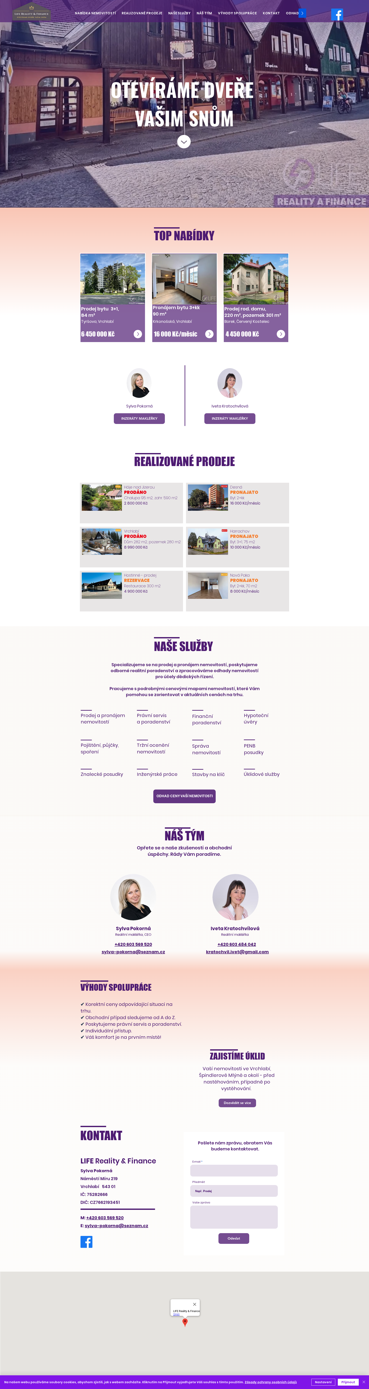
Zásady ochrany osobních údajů (271, 1382)
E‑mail (196, 1161)
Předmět (198, 1182)
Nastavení (323, 1382)
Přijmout (348, 1382)
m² (277, 315)
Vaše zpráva (201, 1202)
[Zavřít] (363, 1382)
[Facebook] (337, 15)
